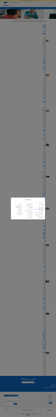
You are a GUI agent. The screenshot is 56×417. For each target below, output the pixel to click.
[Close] (11, 198)
